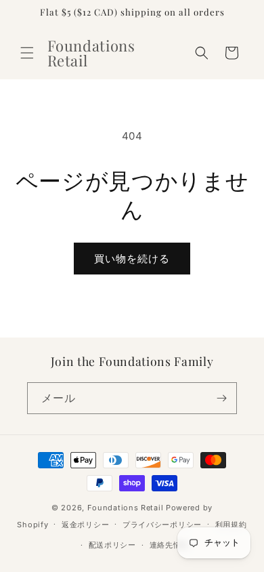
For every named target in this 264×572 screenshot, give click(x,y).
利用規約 (231, 524)
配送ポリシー (112, 545)
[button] (27, 53)
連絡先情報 (170, 545)
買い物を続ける (132, 258)
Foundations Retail (125, 507)
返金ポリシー (85, 524)
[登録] (221, 398)
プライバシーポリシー (162, 524)
